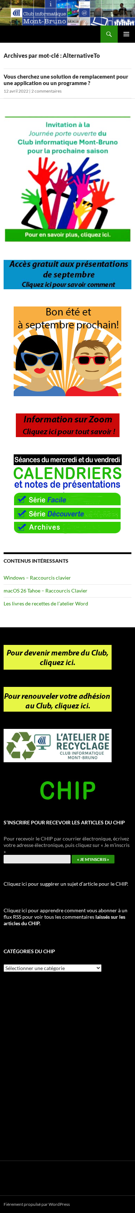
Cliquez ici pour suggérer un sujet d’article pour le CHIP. (66, 884)
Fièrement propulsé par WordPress (37, 1204)
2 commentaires (46, 91)
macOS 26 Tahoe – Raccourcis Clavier (45, 590)
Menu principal (126, 34)
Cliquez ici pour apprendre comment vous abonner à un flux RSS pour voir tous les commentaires (65, 916)
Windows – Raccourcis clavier (37, 578)
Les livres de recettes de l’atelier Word (46, 603)
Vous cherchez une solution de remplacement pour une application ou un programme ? (66, 79)
